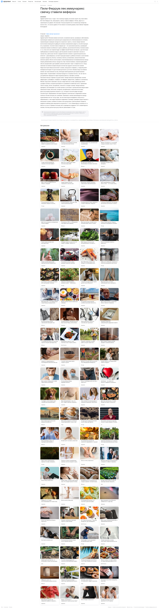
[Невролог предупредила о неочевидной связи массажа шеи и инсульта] (49, 357)
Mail (2, 607)
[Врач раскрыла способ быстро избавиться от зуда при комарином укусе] (109, 496)
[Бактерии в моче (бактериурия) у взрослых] (109, 575)
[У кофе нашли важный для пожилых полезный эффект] (49, 158)
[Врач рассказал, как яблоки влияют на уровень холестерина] (49, 138)
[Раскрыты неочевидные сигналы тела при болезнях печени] (69, 138)
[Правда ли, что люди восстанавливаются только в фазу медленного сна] (49, 496)
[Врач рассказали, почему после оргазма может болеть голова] (89, 218)
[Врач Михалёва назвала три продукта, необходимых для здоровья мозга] (89, 257)
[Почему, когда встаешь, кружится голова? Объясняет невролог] (89, 198)
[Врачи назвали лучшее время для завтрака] (69, 297)
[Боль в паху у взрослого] (49, 476)
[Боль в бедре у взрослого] (89, 595)
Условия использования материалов (119, 607)
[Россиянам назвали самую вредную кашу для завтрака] (69, 257)
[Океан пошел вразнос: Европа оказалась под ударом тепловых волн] (109, 218)
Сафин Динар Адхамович (53, 34)
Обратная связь (130, 607)
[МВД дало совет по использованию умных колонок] (49, 575)
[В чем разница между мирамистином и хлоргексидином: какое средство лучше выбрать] (69, 377)
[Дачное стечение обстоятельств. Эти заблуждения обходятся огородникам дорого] (89, 357)
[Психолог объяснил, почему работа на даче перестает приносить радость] (89, 337)
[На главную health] (7, 1)
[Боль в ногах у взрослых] (69, 496)
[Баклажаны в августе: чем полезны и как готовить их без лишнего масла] (69, 337)
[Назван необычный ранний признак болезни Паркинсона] (49, 257)
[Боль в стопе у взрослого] (89, 456)
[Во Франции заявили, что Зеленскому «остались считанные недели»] (89, 158)
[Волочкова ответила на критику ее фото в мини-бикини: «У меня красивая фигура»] (109, 416)
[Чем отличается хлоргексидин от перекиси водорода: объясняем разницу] (89, 396)
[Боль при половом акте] (49, 536)
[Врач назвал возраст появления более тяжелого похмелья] (109, 297)
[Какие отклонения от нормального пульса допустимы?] (69, 595)
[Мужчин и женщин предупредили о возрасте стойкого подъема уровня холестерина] (109, 456)
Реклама (10, 607)
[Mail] (2, 1)
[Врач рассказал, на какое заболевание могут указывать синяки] (109, 277)
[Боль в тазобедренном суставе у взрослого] (89, 377)
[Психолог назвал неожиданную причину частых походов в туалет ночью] (69, 456)
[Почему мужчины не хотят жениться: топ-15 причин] (109, 595)
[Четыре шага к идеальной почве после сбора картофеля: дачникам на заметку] (89, 416)
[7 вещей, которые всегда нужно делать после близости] (89, 277)
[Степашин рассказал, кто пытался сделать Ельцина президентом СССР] (49, 337)
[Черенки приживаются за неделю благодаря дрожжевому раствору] (109, 436)
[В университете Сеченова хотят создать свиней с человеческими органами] (89, 476)
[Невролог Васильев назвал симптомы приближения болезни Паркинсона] (69, 575)
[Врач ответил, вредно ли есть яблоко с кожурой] (49, 178)
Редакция (109, 607)
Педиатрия (50, 5)
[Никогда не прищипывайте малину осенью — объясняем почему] (69, 277)
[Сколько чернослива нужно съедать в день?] (69, 357)
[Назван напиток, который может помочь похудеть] (109, 357)
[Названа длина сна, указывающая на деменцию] (89, 138)
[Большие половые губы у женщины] (109, 158)
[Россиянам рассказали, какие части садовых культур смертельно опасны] (69, 536)
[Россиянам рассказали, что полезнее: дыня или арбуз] (89, 496)
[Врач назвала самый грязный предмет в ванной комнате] (109, 337)
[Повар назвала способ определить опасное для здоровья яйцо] (69, 178)
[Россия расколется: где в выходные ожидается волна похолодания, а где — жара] (49, 198)
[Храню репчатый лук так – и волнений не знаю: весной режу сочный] (49, 555)
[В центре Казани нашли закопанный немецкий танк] (49, 317)
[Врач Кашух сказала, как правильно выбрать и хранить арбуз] (49, 595)
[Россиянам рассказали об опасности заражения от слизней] (89, 436)
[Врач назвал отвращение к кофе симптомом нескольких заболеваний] (49, 377)
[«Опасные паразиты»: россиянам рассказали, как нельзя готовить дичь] (109, 198)
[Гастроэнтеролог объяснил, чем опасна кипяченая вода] (69, 198)
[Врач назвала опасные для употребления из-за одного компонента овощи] (89, 237)
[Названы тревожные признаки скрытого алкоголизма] (69, 516)
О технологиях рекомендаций (139, 607)
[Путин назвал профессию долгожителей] (49, 237)
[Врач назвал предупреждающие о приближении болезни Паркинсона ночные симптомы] (109, 516)
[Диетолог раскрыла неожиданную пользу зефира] (49, 218)
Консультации (43, 5)
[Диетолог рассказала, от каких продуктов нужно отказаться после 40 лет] (109, 396)
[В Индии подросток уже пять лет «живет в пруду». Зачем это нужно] (69, 237)
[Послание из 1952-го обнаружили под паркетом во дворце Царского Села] (69, 218)
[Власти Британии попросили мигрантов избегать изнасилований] (49, 416)
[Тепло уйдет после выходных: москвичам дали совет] (89, 536)
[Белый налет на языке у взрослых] (69, 436)
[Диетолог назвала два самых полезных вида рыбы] (69, 158)
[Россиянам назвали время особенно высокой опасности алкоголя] (89, 297)
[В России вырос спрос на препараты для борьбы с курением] (49, 436)
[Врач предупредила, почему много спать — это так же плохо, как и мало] (109, 178)
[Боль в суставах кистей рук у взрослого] (49, 516)
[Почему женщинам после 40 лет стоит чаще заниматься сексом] (89, 555)
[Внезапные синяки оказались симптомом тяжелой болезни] (89, 178)
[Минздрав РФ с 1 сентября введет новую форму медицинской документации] (49, 297)
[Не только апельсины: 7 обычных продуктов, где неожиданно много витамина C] (89, 516)
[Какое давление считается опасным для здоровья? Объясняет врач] (89, 317)
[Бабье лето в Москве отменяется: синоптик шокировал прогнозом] (109, 257)
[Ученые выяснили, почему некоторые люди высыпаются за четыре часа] (109, 536)
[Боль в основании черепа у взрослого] (109, 237)
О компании (6, 607)
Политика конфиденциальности (151, 607)
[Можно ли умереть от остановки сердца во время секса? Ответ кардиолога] (109, 138)
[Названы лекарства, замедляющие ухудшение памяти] (109, 317)
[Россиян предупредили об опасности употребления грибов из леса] (69, 555)
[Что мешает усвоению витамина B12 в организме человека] (49, 277)
